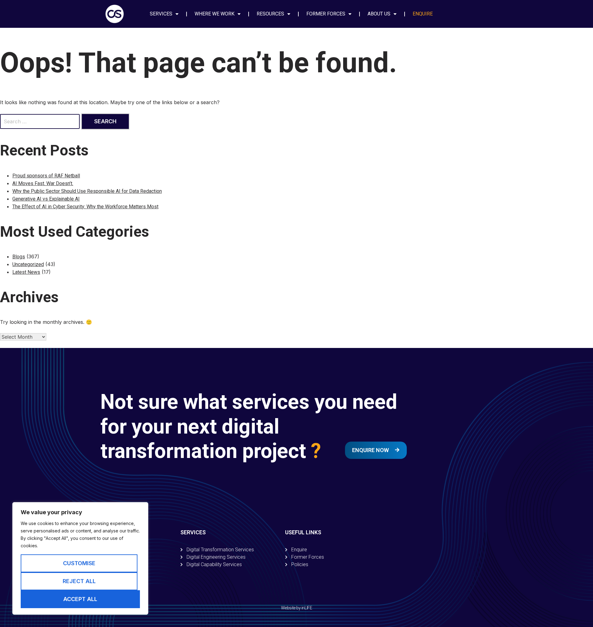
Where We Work (214, 14)
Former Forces (325, 14)
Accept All (80, 599)
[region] (80, 558)
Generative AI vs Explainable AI (46, 199)
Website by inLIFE (296, 607)
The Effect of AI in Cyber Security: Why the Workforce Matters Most (85, 207)
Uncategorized (28, 264)
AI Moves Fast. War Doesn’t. (42, 183)
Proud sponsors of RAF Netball (46, 176)
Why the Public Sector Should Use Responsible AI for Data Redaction (87, 191)
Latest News (26, 272)
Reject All (79, 581)
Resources (270, 14)
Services (161, 14)
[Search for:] (40, 121)
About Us (379, 14)
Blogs (18, 257)
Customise (79, 563)
